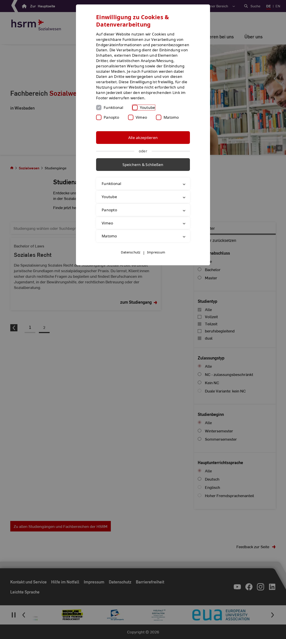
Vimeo (141, 117)
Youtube (147, 107)
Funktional (113, 107)
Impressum (156, 252)
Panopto (111, 117)
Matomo (171, 117)
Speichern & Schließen (142, 164)
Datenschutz (131, 252)
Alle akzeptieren (143, 137)
